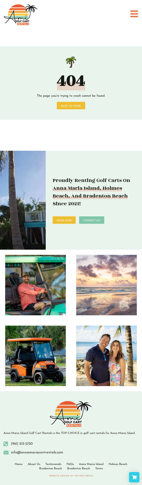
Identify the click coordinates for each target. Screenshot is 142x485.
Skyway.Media (84, 476)
